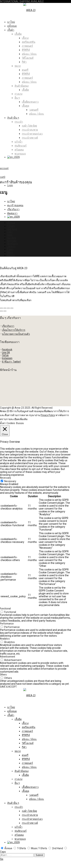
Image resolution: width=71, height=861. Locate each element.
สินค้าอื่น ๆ (13, 117)
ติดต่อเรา (12, 213)
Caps (10, 232)
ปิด (1, 859)
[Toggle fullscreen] (8, 308)
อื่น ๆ (17, 97)
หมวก (18, 65)
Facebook (7, 349)
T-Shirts (11, 226)
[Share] (4, 308)
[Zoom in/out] (11, 308)
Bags (9, 234)
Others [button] (3, 674)
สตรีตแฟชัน (28, 41)
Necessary (10, 481)
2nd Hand (12, 229)
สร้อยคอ (19, 149)
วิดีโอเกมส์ (27, 57)
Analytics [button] (5, 638)
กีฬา (24, 61)
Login (10, 185)
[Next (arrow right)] (4, 311)
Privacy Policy (48, 415)
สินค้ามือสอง (22, 85)
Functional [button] (5, 608)
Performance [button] (7, 623)
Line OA (6, 352)
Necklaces (12, 243)
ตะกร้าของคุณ (15, 205)
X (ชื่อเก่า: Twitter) (11, 361)
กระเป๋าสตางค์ (30, 137)
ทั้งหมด (11, 222)
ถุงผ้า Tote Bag (29, 125)
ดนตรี (25, 69)
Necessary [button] (5, 477)
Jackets (11, 246)
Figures (11, 255)
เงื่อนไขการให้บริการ (13, 329)
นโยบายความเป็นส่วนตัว (16, 333)
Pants (10, 249)
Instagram (7, 358)
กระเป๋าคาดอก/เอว (32, 133)
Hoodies (11, 237)
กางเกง (18, 93)
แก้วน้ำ (18, 141)
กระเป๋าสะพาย (30, 129)
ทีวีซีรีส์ (26, 49)
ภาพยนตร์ (27, 45)
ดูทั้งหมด (12, 25)
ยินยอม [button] (20, 423)
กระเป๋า (19, 121)
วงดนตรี (33, 109)
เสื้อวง (25, 37)
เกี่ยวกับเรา (13, 209)
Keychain (12, 240)
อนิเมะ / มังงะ (29, 53)
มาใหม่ (11, 21)
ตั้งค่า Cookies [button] (7, 423)
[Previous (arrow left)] (1, 311)
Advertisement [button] (7, 656)
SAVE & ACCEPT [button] (8, 686)
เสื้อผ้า (10, 29)
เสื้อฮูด (25, 105)
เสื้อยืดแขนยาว (30, 101)
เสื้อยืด (18, 33)
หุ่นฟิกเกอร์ (21, 145)
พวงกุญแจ (20, 153)
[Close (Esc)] (1, 308)
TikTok (5, 355)
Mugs (10, 252)
